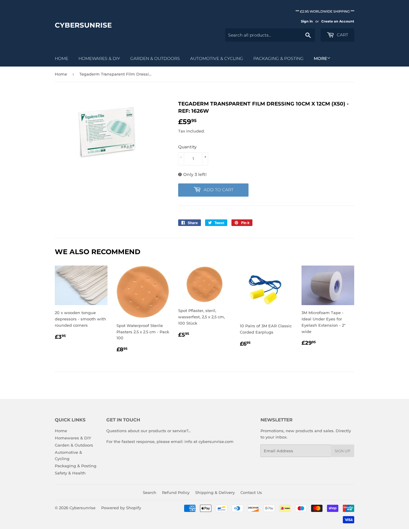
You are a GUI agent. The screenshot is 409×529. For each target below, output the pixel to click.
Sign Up (342, 451)
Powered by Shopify (121, 507)
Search (149, 492)
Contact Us (251, 492)
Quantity (187, 147)
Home (61, 58)
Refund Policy (176, 492)
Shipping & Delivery (215, 492)
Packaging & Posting (278, 58)
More (320, 58)
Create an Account (337, 21)
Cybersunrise (83, 25)
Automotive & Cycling (216, 58)
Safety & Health (70, 473)
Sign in (307, 21)
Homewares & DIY (99, 58)
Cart (342, 34)
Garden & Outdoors (155, 58)
